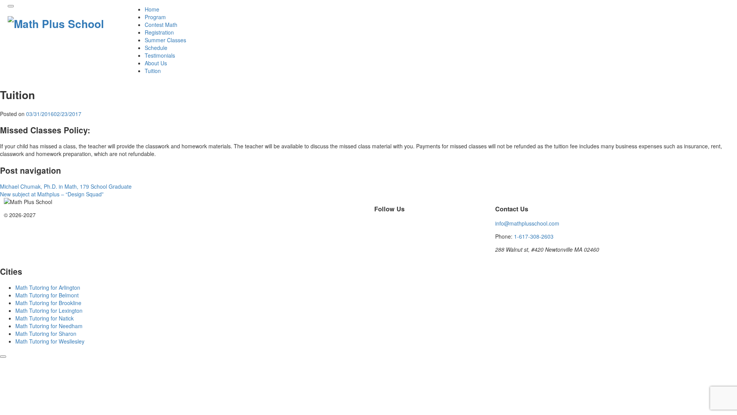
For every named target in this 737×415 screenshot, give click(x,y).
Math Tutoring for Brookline (48, 303)
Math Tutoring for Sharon (45, 333)
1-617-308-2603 (534, 236)
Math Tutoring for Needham (49, 326)
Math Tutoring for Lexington (49, 310)
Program (155, 17)
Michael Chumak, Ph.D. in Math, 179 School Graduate (66, 186)
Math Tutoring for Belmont (47, 295)
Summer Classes (165, 40)
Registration (159, 32)
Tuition (153, 71)
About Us (156, 63)
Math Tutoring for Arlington (47, 287)
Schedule (156, 47)
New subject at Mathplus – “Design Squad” (52, 194)
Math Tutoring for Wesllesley (49, 341)
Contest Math (161, 24)
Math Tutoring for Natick (44, 318)
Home (152, 9)
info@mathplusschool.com (527, 223)
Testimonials (160, 55)
